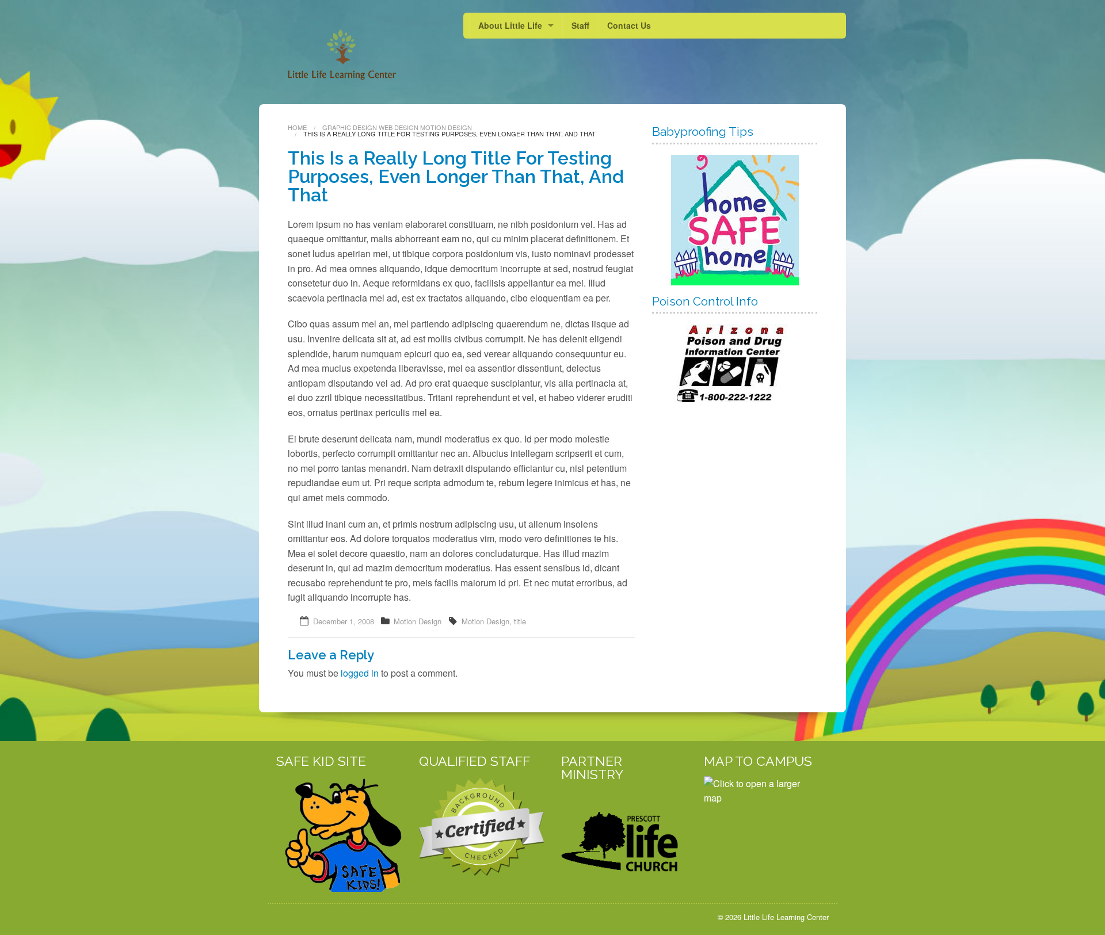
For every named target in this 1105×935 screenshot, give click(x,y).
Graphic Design (349, 127)
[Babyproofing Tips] (734, 220)
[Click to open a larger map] (761, 832)
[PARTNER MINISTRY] (624, 833)
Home (297, 127)
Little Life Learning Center (786, 916)
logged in (360, 673)
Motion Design (446, 127)
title (520, 621)
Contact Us (629, 25)
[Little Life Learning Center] (332, 46)
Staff (580, 25)
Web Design (398, 127)
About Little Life (510, 25)
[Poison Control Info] (734, 363)
